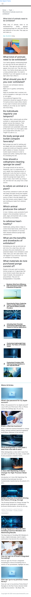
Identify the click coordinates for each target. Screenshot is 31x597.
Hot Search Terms (5, 1)
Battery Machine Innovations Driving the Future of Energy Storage (14, 499)
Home (4, 10)
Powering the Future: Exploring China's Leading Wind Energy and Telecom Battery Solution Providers (16, 306)
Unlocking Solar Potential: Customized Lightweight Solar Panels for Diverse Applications (16, 325)
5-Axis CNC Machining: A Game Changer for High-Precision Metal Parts (14, 473)
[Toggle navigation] (2, 3)
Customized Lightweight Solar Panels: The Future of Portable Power (16, 344)
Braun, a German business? (11, 426)
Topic (10, 10)
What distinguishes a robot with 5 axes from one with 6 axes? (14, 448)
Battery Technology (7, 510)
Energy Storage (18, 510)
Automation (5, 513)
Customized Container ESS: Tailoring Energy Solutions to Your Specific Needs (16, 364)
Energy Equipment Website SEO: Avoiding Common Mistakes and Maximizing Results (13, 530)
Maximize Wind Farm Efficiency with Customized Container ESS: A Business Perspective (17, 285)
